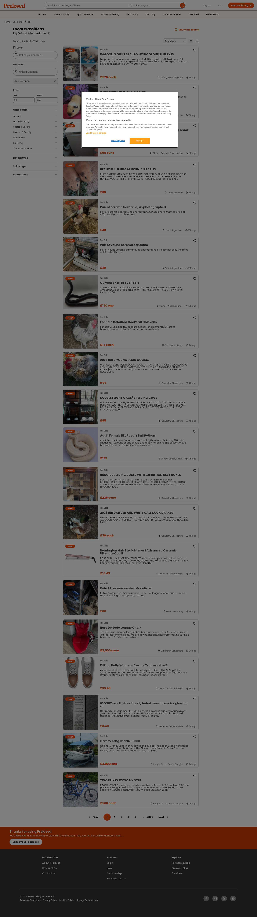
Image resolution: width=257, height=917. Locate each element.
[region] (129, 120)
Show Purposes (118, 140)
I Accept (139, 141)
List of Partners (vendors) (96, 133)
